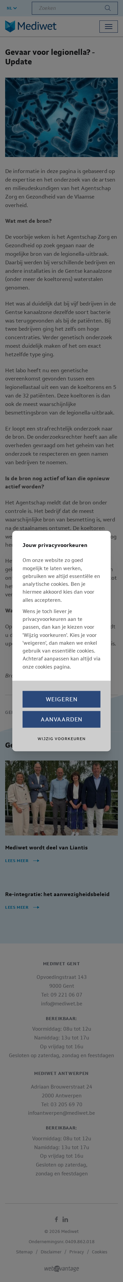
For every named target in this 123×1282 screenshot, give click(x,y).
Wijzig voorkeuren (62, 738)
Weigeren (62, 698)
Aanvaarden (62, 719)
